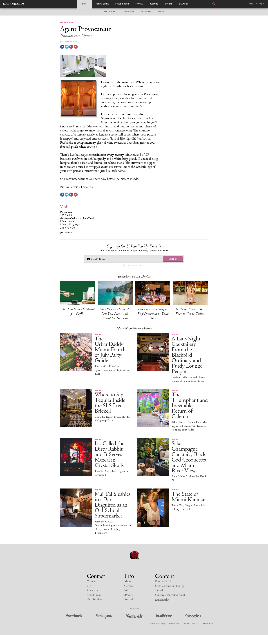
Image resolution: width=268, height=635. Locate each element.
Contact (91, 581)
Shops (161, 12)
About (128, 581)
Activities (146, 12)
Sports (168, 4)
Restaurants (111, 12)
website (68, 232)
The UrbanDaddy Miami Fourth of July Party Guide (110, 349)
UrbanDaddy (14, 4)
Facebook (74, 616)
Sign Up (253, 3)
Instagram (104, 616)
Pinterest (134, 616)
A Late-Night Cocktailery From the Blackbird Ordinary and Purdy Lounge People (187, 355)
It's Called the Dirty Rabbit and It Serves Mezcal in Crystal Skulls (109, 454)
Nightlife (129, 12)
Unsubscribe (94, 599)
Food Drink (102, 4)
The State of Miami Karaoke (188, 496)
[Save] (76, 47)
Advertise (92, 590)
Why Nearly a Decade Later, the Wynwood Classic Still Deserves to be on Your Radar (189, 426)
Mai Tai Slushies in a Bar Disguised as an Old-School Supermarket (112, 505)
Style (122, 4)
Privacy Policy (208, 623)
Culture (154, 4)
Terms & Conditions (191, 623)
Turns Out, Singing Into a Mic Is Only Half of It (188, 507)
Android (129, 599)
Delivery (183, 4)
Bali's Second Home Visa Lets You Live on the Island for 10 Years (115, 314)
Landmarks (162, 600)
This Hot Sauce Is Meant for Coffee (77, 311)
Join (126, 590)
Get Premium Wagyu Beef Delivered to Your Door (152, 314)
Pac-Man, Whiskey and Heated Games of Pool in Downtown (188, 379)
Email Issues (94, 595)
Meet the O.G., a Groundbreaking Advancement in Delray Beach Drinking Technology (113, 527)
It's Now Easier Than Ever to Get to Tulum (190, 311)
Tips (89, 586)
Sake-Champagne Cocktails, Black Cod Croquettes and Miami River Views (189, 457)
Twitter (164, 616)
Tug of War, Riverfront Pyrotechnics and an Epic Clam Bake (112, 370)
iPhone (128, 595)
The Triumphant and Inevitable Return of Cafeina (190, 405)
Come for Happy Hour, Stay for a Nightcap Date (112, 418)
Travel (139, 4)
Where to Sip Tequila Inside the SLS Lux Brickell (110, 403)
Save (71, 47)
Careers (128, 586)
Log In (261, 3)
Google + (193, 616)
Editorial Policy (174, 623)
